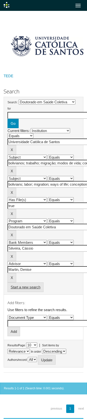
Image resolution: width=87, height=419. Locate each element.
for (9, 108)
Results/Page (16, 345)
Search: (12, 102)
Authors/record (17, 360)
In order (36, 351)
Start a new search (25, 287)
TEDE (8, 76)
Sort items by (50, 345)
